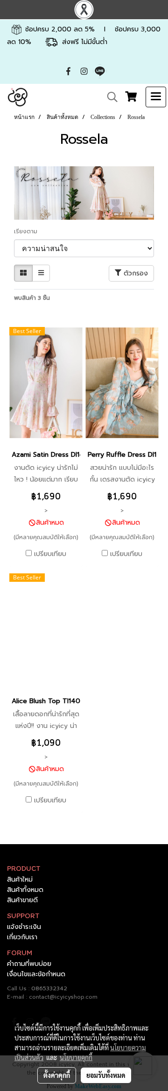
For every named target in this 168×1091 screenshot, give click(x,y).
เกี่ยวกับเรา (22, 937)
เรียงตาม (28, 231)
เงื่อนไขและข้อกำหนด (36, 974)
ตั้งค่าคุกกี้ (56, 1075)
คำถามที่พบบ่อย (29, 964)
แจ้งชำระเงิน (24, 927)
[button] (109, 97)
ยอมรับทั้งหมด (106, 1075)
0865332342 (49, 988)
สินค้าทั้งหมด (25, 890)
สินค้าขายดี (22, 900)
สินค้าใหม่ (20, 879)
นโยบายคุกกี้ (76, 1057)
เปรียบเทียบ (50, 554)
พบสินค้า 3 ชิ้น (32, 298)
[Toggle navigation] (156, 97)
